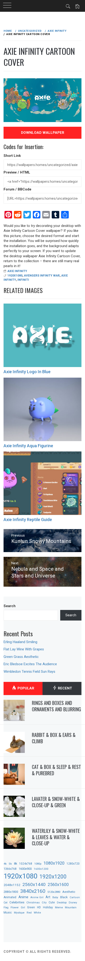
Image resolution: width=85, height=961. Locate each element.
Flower (15, 907)
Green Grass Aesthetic (21, 657)
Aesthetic (68, 892)
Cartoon (75, 897)
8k (15, 863)
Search (10, 606)
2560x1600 (58, 884)
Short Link (12, 156)
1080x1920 (53, 863)
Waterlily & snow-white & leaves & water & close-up (56, 837)
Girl (23, 907)
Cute (52, 902)
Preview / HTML (17, 172)
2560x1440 (34, 884)
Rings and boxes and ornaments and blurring (56, 706)
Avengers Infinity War (42, 275)
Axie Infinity (17, 271)
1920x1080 (14, 275)
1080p (37, 863)
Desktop (62, 902)
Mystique (19, 912)
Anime (23, 897)
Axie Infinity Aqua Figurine (28, 445)
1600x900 (25, 868)
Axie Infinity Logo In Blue (27, 371)
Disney (73, 902)
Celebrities (16, 902)
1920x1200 (53, 877)
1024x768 (25, 863)
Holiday (48, 907)
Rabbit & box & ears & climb (54, 738)
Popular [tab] (25, 688)
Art (48, 897)
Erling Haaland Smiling (20, 642)
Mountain (70, 907)
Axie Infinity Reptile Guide (28, 519)
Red (29, 912)
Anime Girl (36, 897)
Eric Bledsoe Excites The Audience (30, 664)
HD (39, 907)
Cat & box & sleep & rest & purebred (56, 770)
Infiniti (23, 279)
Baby (55, 897)
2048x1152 (12, 885)
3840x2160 (32, 891)
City (44, 902)
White (37, 912)
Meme (59, 907)
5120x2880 (53, 892)
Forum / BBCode (17, 189)
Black (64, 897)
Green (31, 907)
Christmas (33, 902)
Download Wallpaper (42, 133)
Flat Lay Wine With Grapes (24, 649)
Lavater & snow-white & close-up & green (56, 802)
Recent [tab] (64, 688)
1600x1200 (41, 868)
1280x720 (73, 863)
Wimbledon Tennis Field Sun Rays (29, 671)
